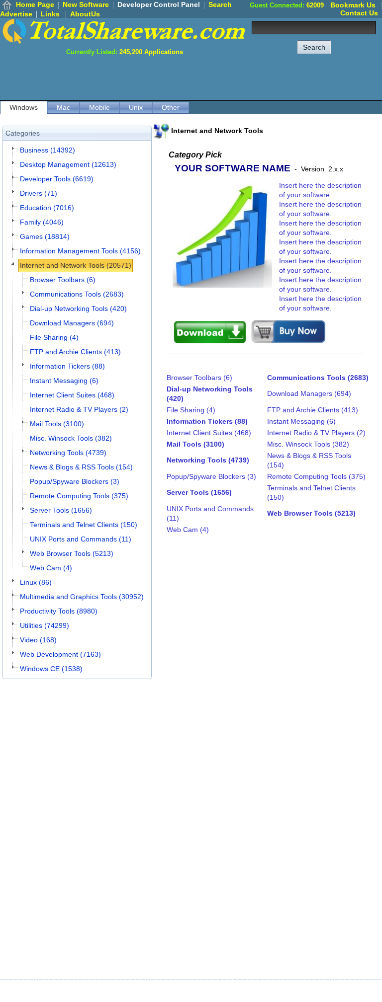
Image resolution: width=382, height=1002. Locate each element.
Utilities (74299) (44, 625)
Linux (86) (36, 582)
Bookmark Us (353, 5)
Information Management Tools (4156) (80, 251)
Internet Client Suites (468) (72, 395)
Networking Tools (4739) (68, 453)
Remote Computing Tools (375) (79, 496)
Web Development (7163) (60, 654)
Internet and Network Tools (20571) (75, 265)
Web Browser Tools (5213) (71, 553)
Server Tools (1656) (61, 510)
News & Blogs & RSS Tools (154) (81, 467)
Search (220, 4)
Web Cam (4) (51, 568)
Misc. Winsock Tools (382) (71, 438)
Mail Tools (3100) (57, 424)
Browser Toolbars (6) (63, 280)
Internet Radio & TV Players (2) (79, 409)
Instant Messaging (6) (64, 381)
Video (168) (38, 640)
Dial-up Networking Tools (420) (78, 308)
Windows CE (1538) (51, 669)
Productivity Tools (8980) (58, 611)
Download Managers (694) (72, 323)
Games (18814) (45, 236)
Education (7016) (47, 208)
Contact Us (359, 13)
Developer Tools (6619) (57, 179)
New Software (86, 4)
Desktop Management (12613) (68, 164)
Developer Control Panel (158, 4)
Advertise (16, 14)
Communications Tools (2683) (77, 294)
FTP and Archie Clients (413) (75, 352)
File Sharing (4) (54, 337)
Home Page (35, 4)
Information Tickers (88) (67, 366)
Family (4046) (42, 222)
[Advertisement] (201, 78)
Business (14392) (47, 150)
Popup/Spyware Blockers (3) (74, 481)
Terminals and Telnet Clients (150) (83, 525)
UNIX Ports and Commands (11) (80, 539)
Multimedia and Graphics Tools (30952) (82, 597)
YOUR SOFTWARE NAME (232, 168)
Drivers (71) (38, 193)
